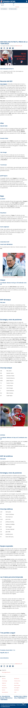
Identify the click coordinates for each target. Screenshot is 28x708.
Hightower (4, 683)
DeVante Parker (17, 680)
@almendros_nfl (18, 45)
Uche (15, 692)
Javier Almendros (4, 658)
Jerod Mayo (16, 683)
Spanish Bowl (9, 1)
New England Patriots (6, 672)
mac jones (4, 685)
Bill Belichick (16, 678)
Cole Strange (4, 680)
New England (16, 687)
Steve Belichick (5, 692)
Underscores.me (6, 706)
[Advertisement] (14, 24)
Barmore (4, 678)
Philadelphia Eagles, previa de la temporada (6, 698)
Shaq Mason (16, 689)
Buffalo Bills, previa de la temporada (20, 697)
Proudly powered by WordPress (8, 705)
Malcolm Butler (17, 685)
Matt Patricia (4, 687)
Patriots (3, 689)
